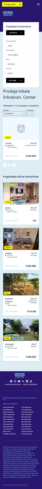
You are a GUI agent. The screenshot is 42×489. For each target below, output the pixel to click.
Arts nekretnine (8, 429)
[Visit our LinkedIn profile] (27, 381)
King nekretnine (8, 426)
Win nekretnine (26, 419)
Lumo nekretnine (26, 434)
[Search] (20, 4)
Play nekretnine (8, 424)
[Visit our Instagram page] (15, 381)
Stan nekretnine (8, 422)
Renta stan (6, 431)
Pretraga (12, 80)
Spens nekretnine (8, 419)
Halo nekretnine (26, 414)
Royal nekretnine (8, 412)
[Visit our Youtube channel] (19, 381)
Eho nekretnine (26, 417)
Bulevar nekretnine (27, 412)
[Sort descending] (31, 113)
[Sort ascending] (28, 113)
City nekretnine (26, 407)
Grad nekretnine (8, 407)
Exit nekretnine (26, 422)
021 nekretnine (7, 410)
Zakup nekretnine (27, 431)
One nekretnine (26, 429)
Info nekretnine (26, 410)
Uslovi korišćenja (30, 384)
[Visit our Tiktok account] (31, 381)
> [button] (14, 165)
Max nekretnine (26, 424)
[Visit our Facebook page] (11, 381)
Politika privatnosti (13, 384)
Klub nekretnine (8, 417)
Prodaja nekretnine (9, 434)
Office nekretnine (9, 414)
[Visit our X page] (23, 381)
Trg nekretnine (26, 426)
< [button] (5, 165)
